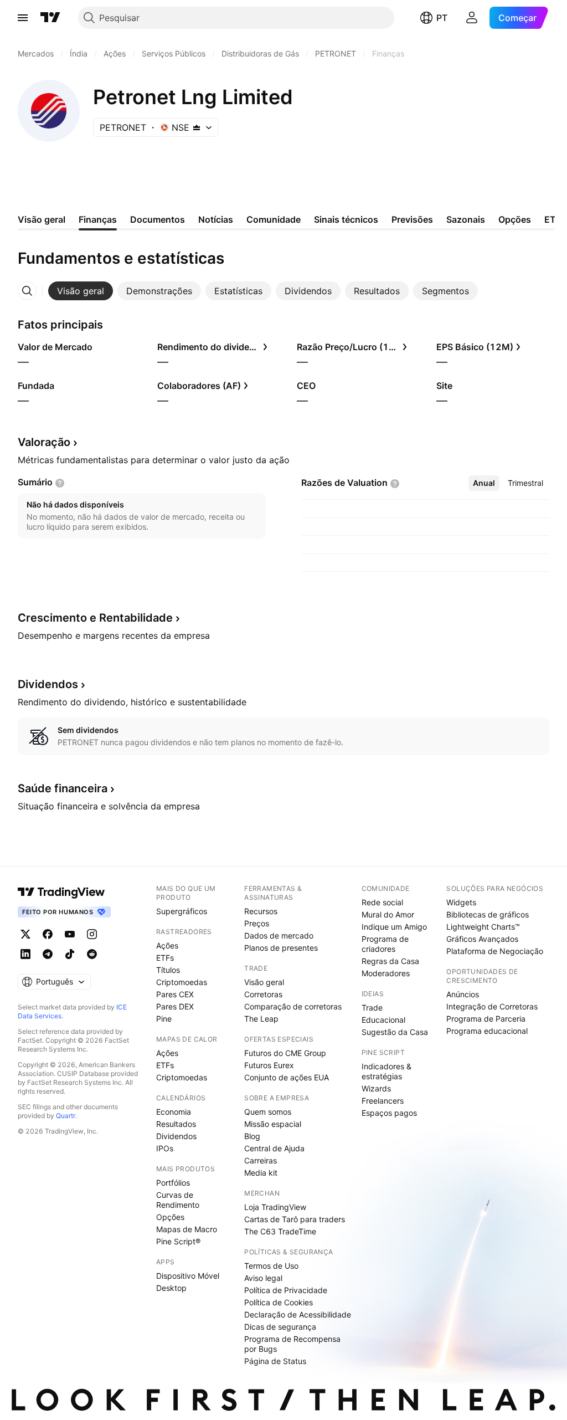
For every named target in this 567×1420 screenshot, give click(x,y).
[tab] (80, 290)
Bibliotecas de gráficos (487, 914)
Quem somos (267, 1111)
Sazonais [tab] (465, 219)
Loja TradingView (275, 1207)
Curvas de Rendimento (177, 1199)
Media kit (260, 1172)
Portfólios (173, 1182)
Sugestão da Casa (395, 1032)
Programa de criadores (385, 943)
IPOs (164, 1148)
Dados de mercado (278, 935)
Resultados (176, 1124)
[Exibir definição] (60, 483)
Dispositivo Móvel (187, 1275)
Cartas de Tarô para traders (294, 1219)
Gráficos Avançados (482, 939)
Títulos (168, 970)
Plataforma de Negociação (494, 951)
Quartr (65, 1115)
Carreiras (260, 1160)
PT (441, 17)
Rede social (382, 902)
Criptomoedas (181, 982)
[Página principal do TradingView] (50, 17)
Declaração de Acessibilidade (297, 1314)
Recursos (260, 911)
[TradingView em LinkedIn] (25, 954)
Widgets (461, 902)
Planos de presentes (281, 947)
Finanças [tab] (98, 219)
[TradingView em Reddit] (92, 954)
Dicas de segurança (280, 1326)
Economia (173, 1111)
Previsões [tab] (412, 219)
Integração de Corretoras (492, 1006)
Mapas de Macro (186, 1229)
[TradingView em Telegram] (47, 954)
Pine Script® (178, 1241)
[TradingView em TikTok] (70, 954)
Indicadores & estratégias (386, 1071)
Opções (170, 1217)
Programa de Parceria (485, 1018)
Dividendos (176, 1136)
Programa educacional (487, 1030)
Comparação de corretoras (293, 1006)
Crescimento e (95, 617)
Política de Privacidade (285, 1290)
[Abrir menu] (23, 18)
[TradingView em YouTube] (70, 934)
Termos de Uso (271, 1265)
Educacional (383, 1019)
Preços (256, 923)
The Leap (261, 1018)
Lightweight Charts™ (483, 926)
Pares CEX (175, 994)
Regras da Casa (390, 961)
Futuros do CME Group (285, 1053)
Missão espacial (272, 1124)
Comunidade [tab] (273, 219)
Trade (372, 1007)
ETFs (165, 957)
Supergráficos (181, 911)
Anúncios (462, 994)
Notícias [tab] (215, 219)
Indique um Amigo (394, 926)
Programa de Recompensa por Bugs (292, 1344)
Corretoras (263, 994)
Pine (164, 1018)
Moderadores (386, 973)
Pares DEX (175, 1006)
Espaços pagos (389, 1112)
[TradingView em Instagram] (92, 934)
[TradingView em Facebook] (47, 934)
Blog (252, 1136)
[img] (197, 127)
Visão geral (264, 982)
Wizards (376, 1088)
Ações (167, 945)
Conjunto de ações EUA (286, 1077)
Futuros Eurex (269, 1065)
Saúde (62, 788)
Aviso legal (263, 1278)
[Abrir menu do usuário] (472, 18)
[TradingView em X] (25, 934)
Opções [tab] (514, 219)
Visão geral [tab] (41, 219)
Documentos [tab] (157, 219)
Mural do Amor (388, 914)
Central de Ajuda (274, 1148)
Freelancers (383, 1100)
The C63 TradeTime (280, 1231)
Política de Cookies (278, 1302)
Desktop (171, 1288)
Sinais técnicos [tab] (346, 219)
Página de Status (275, 1361)
